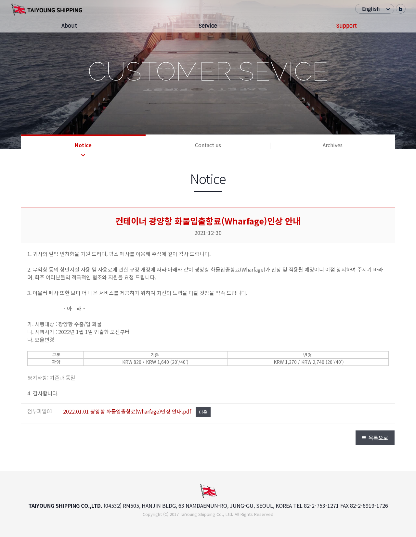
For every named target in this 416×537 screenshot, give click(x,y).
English (371, 9)
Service (208, 25)
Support (346, 25)
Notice (83, 145)
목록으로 (378, 437)
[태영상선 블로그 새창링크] (401, 9)
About (69, 25)
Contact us (208, 145)
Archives (333, 145)
